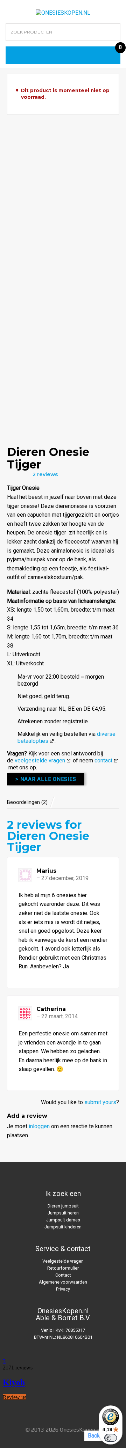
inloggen (39, 1126)
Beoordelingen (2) (27, 802)
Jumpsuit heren (63, 1213)
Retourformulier (63, 1268)
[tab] (31, 802)
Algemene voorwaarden (63, 1282)
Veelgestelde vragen (63, 1261)
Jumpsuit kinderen (63, 1226)
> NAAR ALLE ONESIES (45, 779)
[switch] (110, 1438)
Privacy (63, 1289)
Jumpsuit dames (63, 1219)
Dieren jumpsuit (63, 1206)
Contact (63, 1275)
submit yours (100, 1102)
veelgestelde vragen (40, 760)
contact (103, 760)
